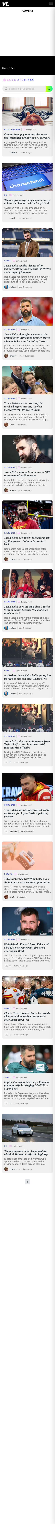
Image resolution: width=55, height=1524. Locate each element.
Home (4, 68)
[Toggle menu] (51, 4)
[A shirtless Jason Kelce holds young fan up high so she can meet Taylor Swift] (27, 652)
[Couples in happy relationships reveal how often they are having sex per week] (27, 111)
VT (10, 762)
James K (12, 356)
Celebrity (9, 330)
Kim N (12, 425)
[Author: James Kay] (6, 356)
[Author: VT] (6, 762)
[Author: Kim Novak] (6, 425)
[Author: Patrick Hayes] (6, 152)
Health (8, 874)
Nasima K (13, 831)
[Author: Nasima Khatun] (6, 831)
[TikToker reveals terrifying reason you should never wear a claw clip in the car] (27, 856)
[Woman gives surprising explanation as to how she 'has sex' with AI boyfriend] (27, 177)
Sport (7, 261)
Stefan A (12, 287)
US (5, 1146)
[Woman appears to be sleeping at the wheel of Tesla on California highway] (27, 1128)
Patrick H (13, 152)
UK (5, 195)
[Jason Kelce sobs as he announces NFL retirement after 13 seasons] (27, 449)
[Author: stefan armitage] (6, 287)
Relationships (12, 130)
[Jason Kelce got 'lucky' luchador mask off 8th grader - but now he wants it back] (27, 514)
